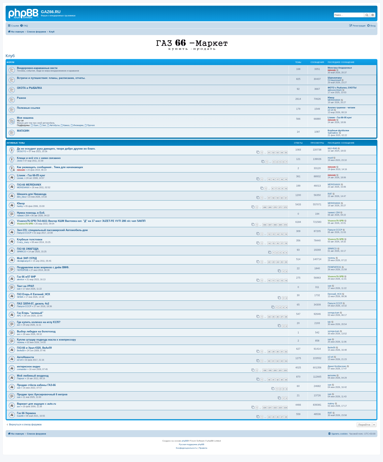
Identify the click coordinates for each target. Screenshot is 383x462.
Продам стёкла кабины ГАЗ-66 (36, 385)
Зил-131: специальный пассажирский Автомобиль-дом (52, 230)
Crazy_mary (23, 242)
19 (286, 179)
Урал (35, 125)
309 (280, 224)
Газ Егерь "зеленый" (30, 312)
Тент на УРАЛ (25, 286)
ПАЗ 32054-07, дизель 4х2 (33, 303)
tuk (329, 322)
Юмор (331, 97)
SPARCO (21, 251)
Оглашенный (334, 80)
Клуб (10, 56)
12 (269, 234)
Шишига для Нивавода (31, 194)
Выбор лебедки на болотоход (36, 331)
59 (277, 198)
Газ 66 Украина (26, 413)
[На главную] (24, 13)
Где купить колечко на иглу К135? (38, 322)
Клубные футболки (338, 130)
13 (273, 234)
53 (277, 152)
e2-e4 (330, 110)
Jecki (19, 161)
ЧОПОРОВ (22, 270)
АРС (19, 315)
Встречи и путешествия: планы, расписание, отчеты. (51, 77)
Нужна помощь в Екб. (31, 212)
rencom (332, 70)
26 (286, 262)
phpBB (185, 441)
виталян (332, 375)
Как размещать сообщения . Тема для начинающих (50, 167)
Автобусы (55, 125)
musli (330, 158)
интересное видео (28, 366)
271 (280, 207)
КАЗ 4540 (332, 148)
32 (286, 351)
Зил (44, 125)
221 (269, 407)
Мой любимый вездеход (32, 375)
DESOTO (21, 151)
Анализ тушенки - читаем (341, 107)
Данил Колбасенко (337, 366)
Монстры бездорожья (340, 68)
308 (274, 224)
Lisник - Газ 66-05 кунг (340, 117)
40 (269, 379)
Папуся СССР (24, 233)
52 (273, 152)
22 (269, 262)
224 (285, 407)
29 (273, 351)
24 (277, 262)
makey (331, 403)
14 (277, 234)
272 (285, 207)
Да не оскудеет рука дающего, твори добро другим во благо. (56, 148)
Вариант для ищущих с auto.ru (36, 403)
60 (282, 198)
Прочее (91, 125)
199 (269, 370)
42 (277, 379)
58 (273, 198)
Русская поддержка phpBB (191, 444)
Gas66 (20, 416)
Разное (21, 97)
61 (286, 198)
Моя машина (25, 117)
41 (273, 379)
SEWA (20, 297)
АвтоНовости (25, 357)
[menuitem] (24, 25)
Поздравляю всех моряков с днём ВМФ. (43, 267)
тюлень (331, 258)
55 (286, 152)
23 (273, 262)
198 (264, 370)
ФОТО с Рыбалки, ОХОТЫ (342, 87)
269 (269, 207)
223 (280, 407)
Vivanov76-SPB (25, 223)
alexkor (20, 279)
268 (264, 207)
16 (273, 179)
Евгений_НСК (335, 294)
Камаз (66, 125)
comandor (22, 369)
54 (282, 152)
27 (282, 316)
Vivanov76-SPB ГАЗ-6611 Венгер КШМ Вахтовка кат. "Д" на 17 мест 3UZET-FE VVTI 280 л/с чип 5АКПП (81, 220)
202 (285, 370)
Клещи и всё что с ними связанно (39, 158)
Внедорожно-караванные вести (37, 68)
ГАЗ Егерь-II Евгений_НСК (33, 294)
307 (269, 224)
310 (285, 224)
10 (286, 188)
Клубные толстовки (29, 239)
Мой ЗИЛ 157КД (27, 258)
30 (277, 351)
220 (264, 407)
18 (282, 179)
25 (282, 262)
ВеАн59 (21, 350)
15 (269, 179)
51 (269, 152)
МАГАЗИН (23, 130)
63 (282, 361)
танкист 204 (23, 215)
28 (286, 316)
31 (282, 351)
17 (277, 179)
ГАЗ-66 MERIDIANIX (29, 184)
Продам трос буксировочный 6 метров (42, 394)
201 (280, 370)
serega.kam (333, 312)
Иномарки (78, 125)
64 (286, 361)
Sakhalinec (333, 133)
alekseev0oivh (335, 90)
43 (282, 379)
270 (274, 207)
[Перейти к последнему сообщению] (339, 148)
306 (264, 224)
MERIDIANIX (334, 100)
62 (277, 361)
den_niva (21, 197)
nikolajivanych (24, 261)
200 (274, 370)
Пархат (20, 378)
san (19, 289)
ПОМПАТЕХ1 (334, 267)
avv (19, 325)
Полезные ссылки (28, 107)
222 (274, 407)
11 (273, 280)
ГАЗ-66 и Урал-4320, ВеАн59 (34, 347)
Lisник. (20, 178)
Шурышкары (335, 77)
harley (20, 206)
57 (269, 198)
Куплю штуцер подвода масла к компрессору (46, 339)
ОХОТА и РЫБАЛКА (29, 87)
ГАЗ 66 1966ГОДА (27, 248)
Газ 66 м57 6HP (26, 276)
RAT (330, 194)
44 (286, 379)
